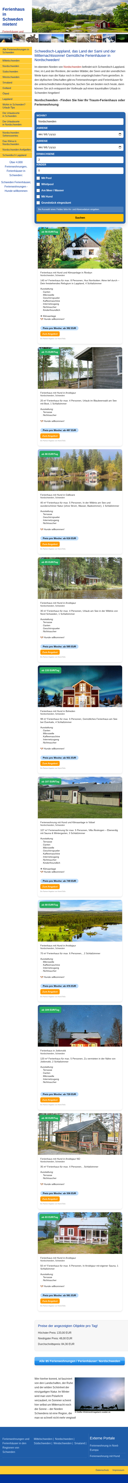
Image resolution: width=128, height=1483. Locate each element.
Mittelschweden (11, 60)
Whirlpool (47, 184)
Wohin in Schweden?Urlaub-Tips (13, 106)
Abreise (42, 141)
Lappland (7, 99)
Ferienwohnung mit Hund (105, 1456)
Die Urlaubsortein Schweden (11, 114)
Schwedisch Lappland (14, 155)
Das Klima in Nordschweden (10, 143)
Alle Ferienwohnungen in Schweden (15, 51)
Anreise (42, 128)
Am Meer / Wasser (52, 190)
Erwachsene (45, 154)
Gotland (6, 88)
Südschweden (10, 71)
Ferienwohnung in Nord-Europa (104, 1447)
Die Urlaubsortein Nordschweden (12, 123)
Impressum (118, 1470)
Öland (5, 93)
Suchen (80, 217)
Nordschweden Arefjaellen (16, 149)
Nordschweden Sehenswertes (10, 134)
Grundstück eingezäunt (56, 202)
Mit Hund (47, 196)
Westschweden (10, 77)
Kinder (41, 164)
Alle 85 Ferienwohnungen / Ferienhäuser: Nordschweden (79, 1361)
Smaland (7, 82)
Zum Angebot (50, 333)
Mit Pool (46, 178)
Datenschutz (102, 1470)
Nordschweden (10, 66)
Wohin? (41, 115)
